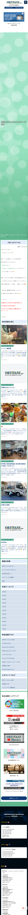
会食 (3, 581)
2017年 (4, 625)
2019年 (4, 618)
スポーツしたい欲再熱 (8, 577)
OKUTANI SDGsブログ (8, 669)
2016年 (4, 629)
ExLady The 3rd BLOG (8, 647)
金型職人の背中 (6, 665)
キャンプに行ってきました (9, 570)
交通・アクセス (6, 836)
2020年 (4, 614)
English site (5, 835)
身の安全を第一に (6, 573)
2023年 (4, 603)
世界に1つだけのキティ (8, 566)
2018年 (4, 621)
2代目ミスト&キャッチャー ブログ (11, 662)
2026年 (4, 592)
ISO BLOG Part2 (6, 643)
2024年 (4, 599)
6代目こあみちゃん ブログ (9, 651)
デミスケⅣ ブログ (7, 654)
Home (2, 235)
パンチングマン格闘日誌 (8, 687)
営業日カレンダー (14, 798)
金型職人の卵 (5, 684)
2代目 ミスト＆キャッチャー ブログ (14, 235)
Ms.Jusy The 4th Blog (8, 658)
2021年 (4, 610)
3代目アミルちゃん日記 (8, 639)
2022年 (4, 606)
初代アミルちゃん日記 (8, 680)
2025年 (4, 595)
